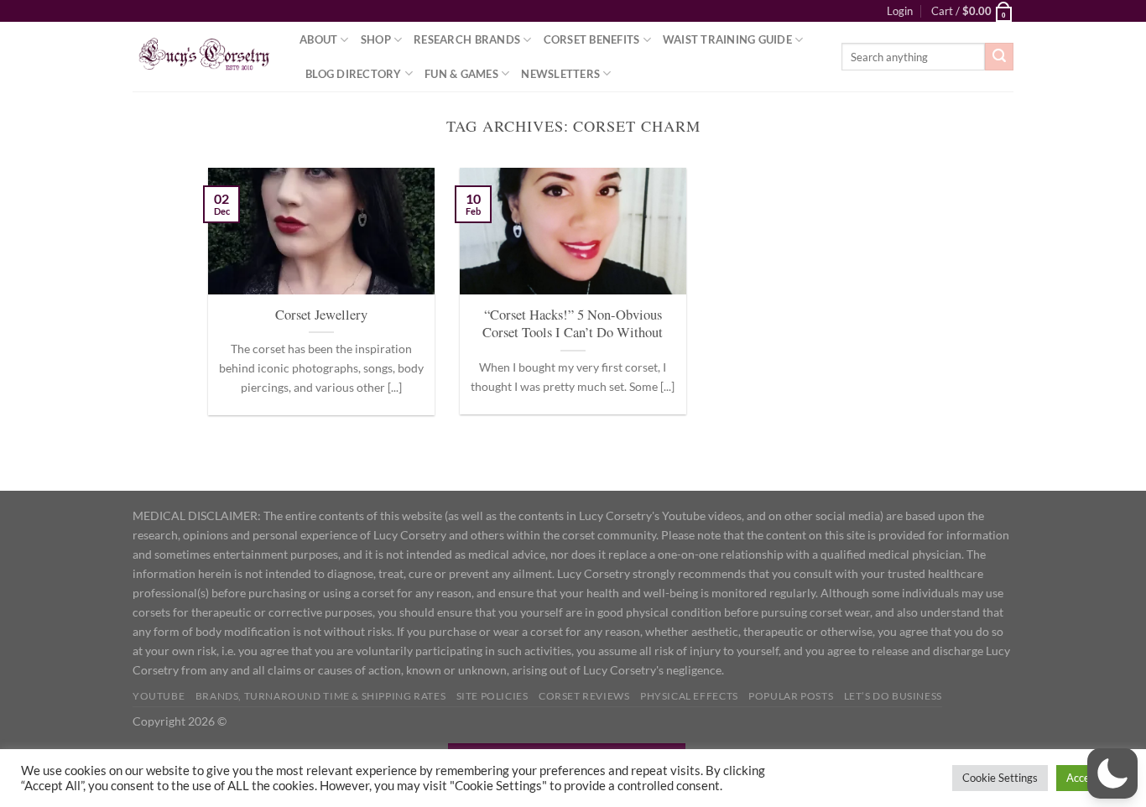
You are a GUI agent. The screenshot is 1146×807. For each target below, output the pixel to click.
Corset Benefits (592, 39)
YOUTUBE (159, 696)
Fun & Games (461, 74)
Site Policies (492, 696)
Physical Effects (689, 696)
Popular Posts (790, 696)
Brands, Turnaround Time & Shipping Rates (320, 696)
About (318, 39)
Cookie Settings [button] (1000, 777)
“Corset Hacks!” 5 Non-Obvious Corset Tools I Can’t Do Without (572, 324)
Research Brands (467, 39)
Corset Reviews (584, 696)
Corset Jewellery (321, 315)
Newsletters (560, 74)
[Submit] (999, 57)
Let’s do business (893, 696)
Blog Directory (353, 74)
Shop (376, 39)
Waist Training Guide (727, 39)
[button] (1112, 773)
